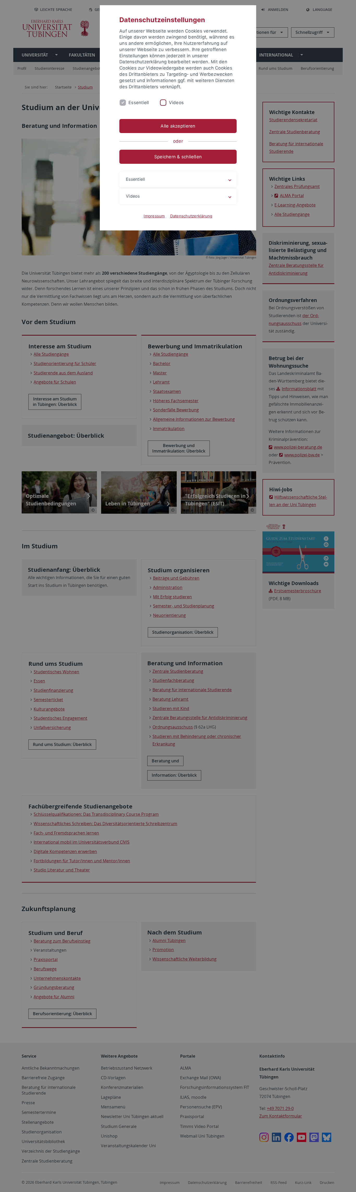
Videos (176, 102)
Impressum (154, 216)
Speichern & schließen (178, 156)
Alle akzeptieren (178, 126)
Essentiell (138, 102)
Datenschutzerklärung (191, 216)
